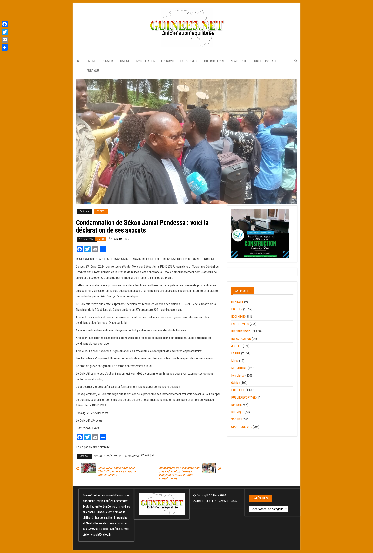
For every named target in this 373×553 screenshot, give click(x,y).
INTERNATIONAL (214, 61)
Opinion (235, 383)
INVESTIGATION (145, 61)
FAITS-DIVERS (189, 61)
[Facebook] (5, 24)
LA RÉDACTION (121, 239)
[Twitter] (5, 32)
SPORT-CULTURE (241, 427)
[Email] (5, 40)
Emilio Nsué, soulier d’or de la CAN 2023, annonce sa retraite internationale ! (117, 471)
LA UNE (91, 61)
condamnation (113, 455)
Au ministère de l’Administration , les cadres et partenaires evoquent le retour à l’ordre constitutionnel (179, 473)
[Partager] (5, 47)
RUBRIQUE (92, 70)
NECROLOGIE (239, 61)
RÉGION (236, 405)
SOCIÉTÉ (101, 211)
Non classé (238, 375)
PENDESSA (147, 455)
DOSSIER (107, 61)
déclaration (131, 456)
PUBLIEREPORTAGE (264, 61)
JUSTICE (124, 61)
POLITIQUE (238, 390)
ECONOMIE (167, 61)
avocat (97, 456)
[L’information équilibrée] (78, 61)
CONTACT (237, 302)
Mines (234, 361)
